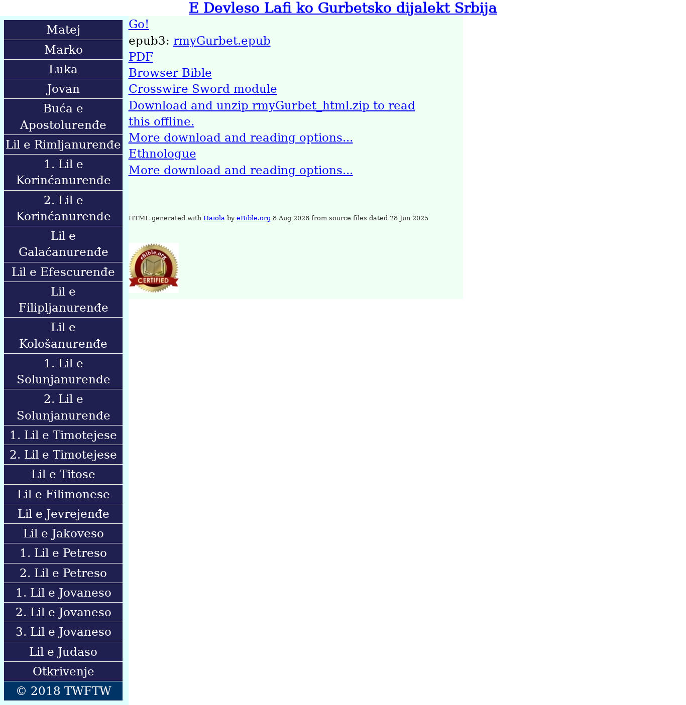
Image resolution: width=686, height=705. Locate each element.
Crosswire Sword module (203, 88)
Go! (139, 24)
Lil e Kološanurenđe (63, 335)
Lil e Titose (63, 474)
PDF (141, 56)
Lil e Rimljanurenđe (63, 144)
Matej (63, 29)
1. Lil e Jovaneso (63, 592)
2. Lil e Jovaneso (63, 612)
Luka (63, 69)
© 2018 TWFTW (63, 690)
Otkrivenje (63, 671)
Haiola (214, 218)
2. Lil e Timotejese (63, 454)
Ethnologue (162, 153)
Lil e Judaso (63, 651)
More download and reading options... (241, 137)
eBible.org (254, 218)
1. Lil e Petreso (63, 552)
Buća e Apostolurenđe (63, 116)
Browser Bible (170, 72)
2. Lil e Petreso (63, 573)
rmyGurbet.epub (222, 40)
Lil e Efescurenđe (63, 271)
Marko (63, 49)
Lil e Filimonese (63, 494)
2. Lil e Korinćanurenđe (63, 208)
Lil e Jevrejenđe (63, 513)
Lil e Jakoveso (63, 533)
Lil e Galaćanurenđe (63, 243)
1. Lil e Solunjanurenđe (63, 371)
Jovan (63, 88)
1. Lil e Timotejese (63, 435)
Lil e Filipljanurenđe (63, 299)
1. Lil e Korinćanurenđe (63, 172)
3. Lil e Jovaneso (63, 631)
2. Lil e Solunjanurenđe (63, 406)
